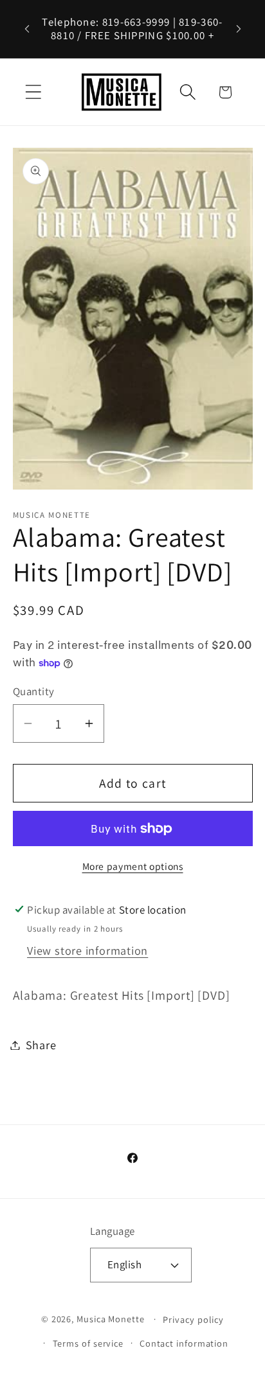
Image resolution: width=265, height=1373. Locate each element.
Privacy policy (193, 1319)
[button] (33, 92)
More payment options (132, 866)
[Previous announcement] (27, 29)
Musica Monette (111, 1319)
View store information (87, 950)
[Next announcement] (238, 29)
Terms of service (88, 1343)
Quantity (34, 691)
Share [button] (41, 1044)
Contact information (184, 1343)
